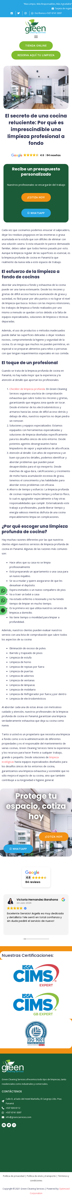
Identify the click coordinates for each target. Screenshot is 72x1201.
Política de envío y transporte (41, 1176)
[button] (36, 37)
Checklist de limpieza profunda (27, 389)
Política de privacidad (13, 1176)
